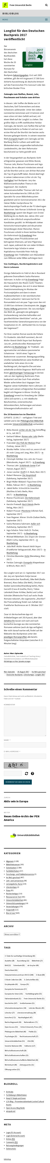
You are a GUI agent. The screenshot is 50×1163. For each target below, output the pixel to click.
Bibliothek (37, 961)
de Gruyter (33, 965)
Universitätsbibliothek (23, 424)
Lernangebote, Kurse (14, 884)
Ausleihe (9, 961)
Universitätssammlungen (15, 903)
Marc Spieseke (9, 672)
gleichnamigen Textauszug (22, 372)
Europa (24, 984)
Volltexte (29, 1046)
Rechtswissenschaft (29, 1036)
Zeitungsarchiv (27, 1065)
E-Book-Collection (13, 980)
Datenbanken (11, 868)
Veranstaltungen (12, 906)
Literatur (10, 1013)
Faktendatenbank (13, 998)
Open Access (11, 1027)
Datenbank (19, 965)
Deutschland (11, 970)
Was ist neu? (11, 913)
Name (7, 740)
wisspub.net (10, 1111)
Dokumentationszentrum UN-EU (19, 975)
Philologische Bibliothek (15, 1032)
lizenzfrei (10, 1017)
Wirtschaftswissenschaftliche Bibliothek (21, 1060)
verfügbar (8, 180)
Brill (8, 965)
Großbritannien (27, 1003)
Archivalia (9, 1092)
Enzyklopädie (11, 984)
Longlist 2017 (40, 675)
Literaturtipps (29, 675)
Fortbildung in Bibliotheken (16, 1095)
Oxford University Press (31, 1027)
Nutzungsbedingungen (15, 1145)
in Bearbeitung (19, 346)
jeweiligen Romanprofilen (15, 637)
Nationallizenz (31, 1022)
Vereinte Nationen (13, 1046)
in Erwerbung (26, 235)
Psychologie (11, 1036)
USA (30, 1041)
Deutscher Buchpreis (14, 675)
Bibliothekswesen (13, 864)
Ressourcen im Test (13, 897)
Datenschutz (11, 1149)
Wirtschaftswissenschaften (16, 1055)
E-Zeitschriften (31, 980)
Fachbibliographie (33, 994)
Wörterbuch (11, 1065)
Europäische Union (14, 994)
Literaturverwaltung (26, 1013)
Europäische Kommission (16, 989)
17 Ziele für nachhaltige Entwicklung (20, 956)
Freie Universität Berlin (34, 998)
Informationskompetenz (15, 1008)
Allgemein (9, 861)
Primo (8, 890)
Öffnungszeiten (12, 1069)
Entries (10, 1139)
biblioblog (10, 13)
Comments (12, 1142)
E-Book (40, 975)
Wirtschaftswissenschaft (15, 1050)
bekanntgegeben (20, 75)
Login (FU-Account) (13, 1132)
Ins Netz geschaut (39, 672)
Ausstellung (23, 961)
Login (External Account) (15, 1136)
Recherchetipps (12, 893)
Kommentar (9, 704)
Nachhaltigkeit (25, 1017)
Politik (33, 1032)
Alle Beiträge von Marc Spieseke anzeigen (17, 661)
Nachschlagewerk (13, 1022)
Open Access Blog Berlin (15, 1108)
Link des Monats (36, 1008)
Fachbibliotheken (12, 871)
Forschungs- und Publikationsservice (20, 874)
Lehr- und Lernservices (15, 881)
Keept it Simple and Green (16, 1098)
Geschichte (11, 1003)
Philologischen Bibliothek (32, 420)
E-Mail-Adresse (12, 751)
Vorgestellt (10, 910)
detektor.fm (9, 620)
